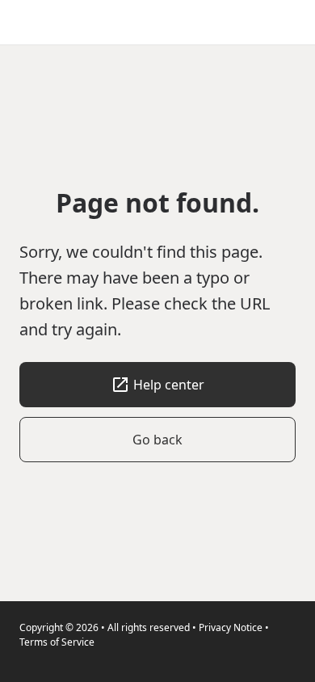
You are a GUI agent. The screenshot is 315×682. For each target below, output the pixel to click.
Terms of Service (56, 642)
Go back (157, 439)
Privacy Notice (230, 627)
